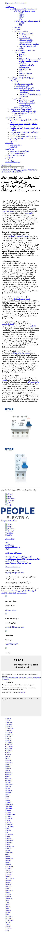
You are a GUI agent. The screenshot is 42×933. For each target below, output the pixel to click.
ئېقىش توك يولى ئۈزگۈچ (21, 299)
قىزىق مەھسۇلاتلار (29, 590)
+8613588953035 (11, 644)
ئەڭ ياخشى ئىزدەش (8, 593)
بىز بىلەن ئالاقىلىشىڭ (12, 567)
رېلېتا (17, 170)
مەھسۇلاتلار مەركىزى (13, 553)
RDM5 (3, 172)
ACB (13, 170)
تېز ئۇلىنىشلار (10, 539)
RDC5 (14, 172)
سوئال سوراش (10, 610)
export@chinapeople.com (14, 573)
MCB (3, 170)
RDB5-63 (33, 170)
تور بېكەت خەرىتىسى (13, 590)
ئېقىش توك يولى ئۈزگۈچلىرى (19, 236)
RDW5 (9, 172)
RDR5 (19, 172)
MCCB (8, 170)
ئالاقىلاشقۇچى (24, 170)
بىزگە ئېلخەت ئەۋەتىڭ (9, 520)
